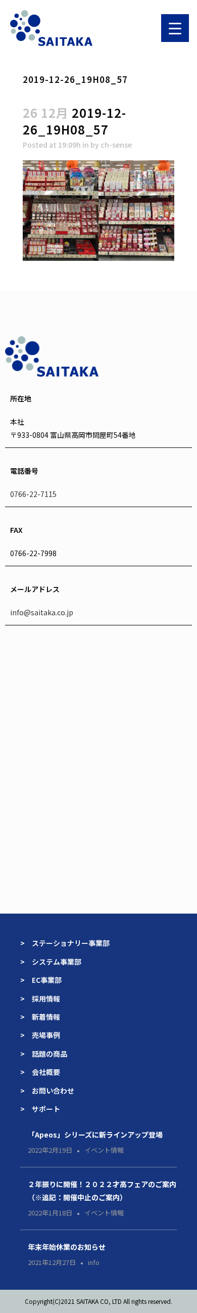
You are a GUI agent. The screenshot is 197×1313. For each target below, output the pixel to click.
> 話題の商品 (43, 1054)
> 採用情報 (40, 998)
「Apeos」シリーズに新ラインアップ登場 (95, 1134)
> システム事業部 (50, 962)
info (94, 1262)
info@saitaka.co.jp (41, 612)
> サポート (40, 1109)
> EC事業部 (41, 980)
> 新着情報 (40, 1017)
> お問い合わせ (47, 1090)
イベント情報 (104, 1150)
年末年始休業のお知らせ (67, 1247)
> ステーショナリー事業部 (65, 943)
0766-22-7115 (33, 494)
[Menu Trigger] (175, 28)
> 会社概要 (40, 1072)
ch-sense (116, 145)
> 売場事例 (43, 1035)
